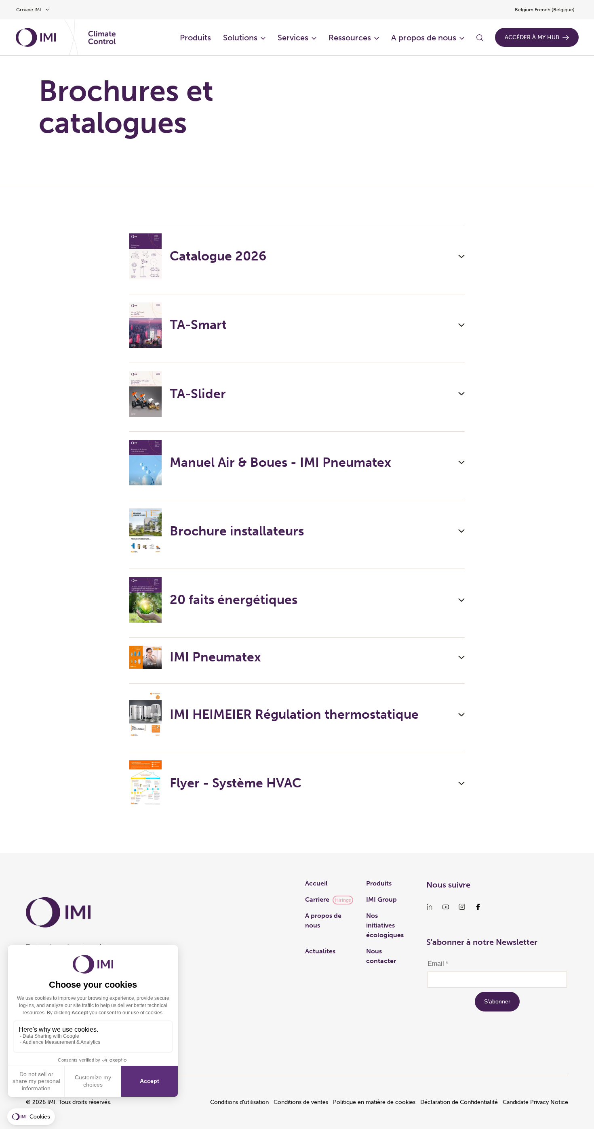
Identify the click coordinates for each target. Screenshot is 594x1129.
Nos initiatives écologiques (385, 925)
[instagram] (462, 907)
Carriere (317, 899)
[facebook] (478, 907)
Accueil (316, 883)
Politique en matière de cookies (374, 1102)
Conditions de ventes (301, 1102)
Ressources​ (350, 37)
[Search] (479, 37)
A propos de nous (423, 37)
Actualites (320, 951)
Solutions (240, 37)
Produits (195, 37)
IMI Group (381, 899)
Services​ (293, 37)
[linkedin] (429, 907)
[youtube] (445, 907)
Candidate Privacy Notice (535, 1102)
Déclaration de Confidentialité (459, 1102)
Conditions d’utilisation (239, 1102)
